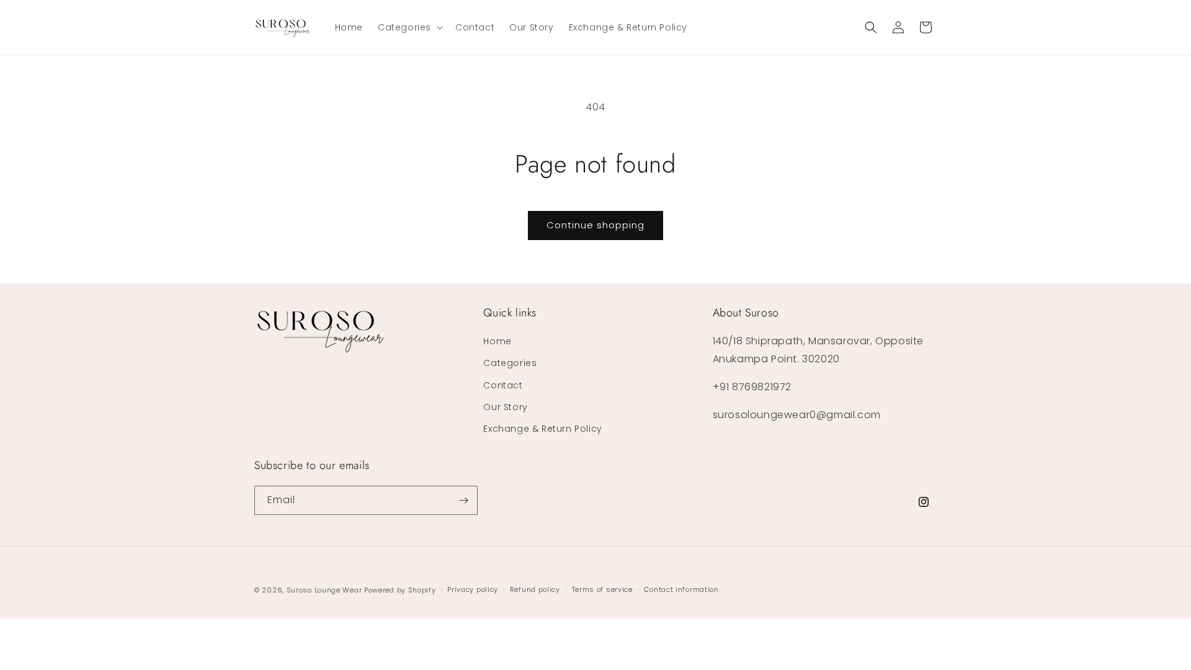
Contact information (681, 589)
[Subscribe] (463, 500)
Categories (510, 363)
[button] (409, 27)
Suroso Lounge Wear (324, 590)
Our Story (505, 407)
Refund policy (535, 589)
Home (497, 341)
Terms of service (602, 589)
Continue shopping (595, 224)
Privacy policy (472, 589)
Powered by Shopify (400, 590)
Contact (502, 385)
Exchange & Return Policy (542, 428)
